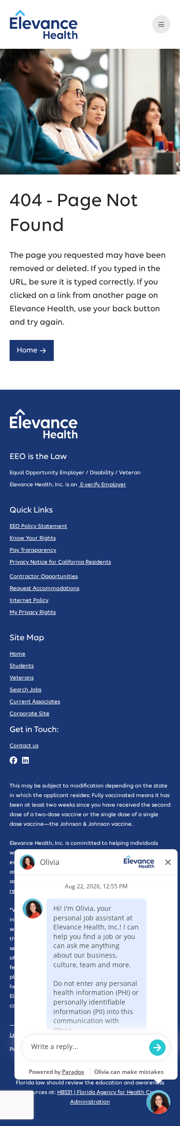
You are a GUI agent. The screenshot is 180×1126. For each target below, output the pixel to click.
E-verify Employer (102, 484)
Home (27, 350)
